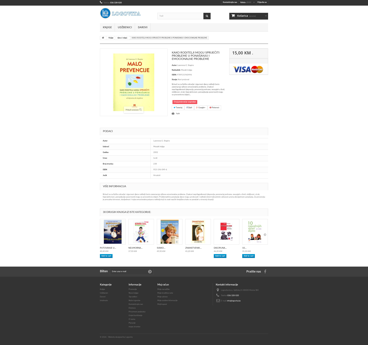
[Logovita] (126, 13)
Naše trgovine (134, 301)
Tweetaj (178, 108)
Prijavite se (262, 2)
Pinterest (215, 108)
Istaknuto (104, 301)
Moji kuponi (162, 304)
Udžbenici (125, 27)
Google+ (201, 108)
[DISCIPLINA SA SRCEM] (226, 232)
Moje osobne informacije (167, 301)
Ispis (178, 114)
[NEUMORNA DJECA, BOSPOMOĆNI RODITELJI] (141, 232)
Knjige (107, 27)
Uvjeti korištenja (135, 316)
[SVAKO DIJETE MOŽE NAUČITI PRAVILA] (169, 232)
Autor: (174, 65)
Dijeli (189, 108)
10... (244, 248)
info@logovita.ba (233, 301)
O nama (132, 319)
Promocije (133, 289)
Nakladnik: (176, 70)
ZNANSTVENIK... (193, 248)
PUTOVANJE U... (108, 248)
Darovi (142, 27)
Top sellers (133, 297)
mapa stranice (134, 327)
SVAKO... (161, 248)
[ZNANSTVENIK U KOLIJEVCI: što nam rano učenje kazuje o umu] (198, 232)
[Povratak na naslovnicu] (103, 38)
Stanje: (174, 80)
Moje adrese (162, 297)
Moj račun (163, 284)
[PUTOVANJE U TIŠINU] (112, 232)
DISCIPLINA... (220, 248)
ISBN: (174, 75)
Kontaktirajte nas (230, 2)
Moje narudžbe (163, 289)
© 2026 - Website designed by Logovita (116, 337)
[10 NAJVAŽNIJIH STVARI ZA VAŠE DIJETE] (255, 232)
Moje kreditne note (165, 293)
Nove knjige (133, 293)
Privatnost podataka (137, 312)
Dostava (132, 308)
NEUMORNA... (135, 248)
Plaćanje (132, 323)
